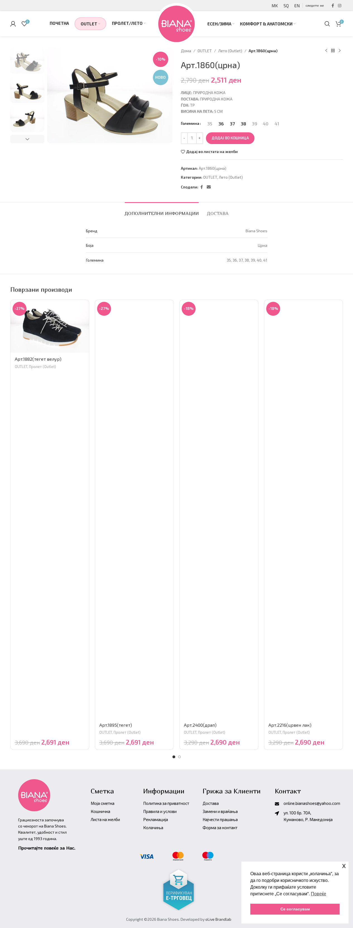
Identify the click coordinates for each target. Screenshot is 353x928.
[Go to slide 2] (179, 756)
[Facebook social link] (333, 5)
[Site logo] (176, 23)
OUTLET (205, 50)
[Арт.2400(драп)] (219, 509)
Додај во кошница (230, 138)
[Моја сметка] (13, 23)
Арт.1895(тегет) (115, 725)
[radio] (209, 123)
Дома (186, 50)
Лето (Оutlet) (230, 50)
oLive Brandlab (218, 919)
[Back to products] (333, 50)
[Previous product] (326, 50)
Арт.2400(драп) (200, 725)
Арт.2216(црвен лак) (289, 725)
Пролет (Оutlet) (42, 366)
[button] (27, 139)
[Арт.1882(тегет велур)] (50, 326)
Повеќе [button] (318, 893)
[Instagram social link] (339, 5)
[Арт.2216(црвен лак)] (303, 509)
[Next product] (339, 50)
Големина (190, 123)
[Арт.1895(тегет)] (134, 509)
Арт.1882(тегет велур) (38, 359)
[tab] (162, 210)
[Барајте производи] (327, 23)
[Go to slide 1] (173, 756)
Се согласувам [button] (295, 909)
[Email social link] (208, 187)
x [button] (344, 865)
